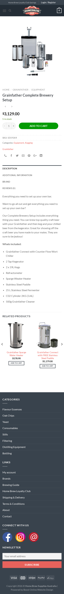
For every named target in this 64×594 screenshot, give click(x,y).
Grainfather (20, 89)
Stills (5, 434)
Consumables (10, 428)
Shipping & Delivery (13, 497)
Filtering (7, 440)
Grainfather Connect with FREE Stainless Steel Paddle (47, 355)
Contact (7, 516)
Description (9, 168)
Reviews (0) (8, 188)
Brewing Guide (10, 484)
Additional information (17, 175)
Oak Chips (8, 415)
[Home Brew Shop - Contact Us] (34, 536)
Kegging (29, 142)
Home (6, 89)
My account (9, 472)
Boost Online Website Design (38, 589)
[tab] (32, 168)
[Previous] (2, 351)
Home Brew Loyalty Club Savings (22, 2)
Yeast (5, 421)
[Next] (61, 351)
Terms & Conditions (13, 503)
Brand (6, 181)
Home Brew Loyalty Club (16, 491)
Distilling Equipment (14, 446)
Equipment (38, 89)
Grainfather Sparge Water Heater (16, 354)
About (6, 509)
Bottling (7, 453)
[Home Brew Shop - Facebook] (9, 536)
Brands (6, 478)
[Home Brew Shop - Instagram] (22, 536)
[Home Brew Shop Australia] (32, 10)
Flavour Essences (12, 409)
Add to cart (39, 125)
